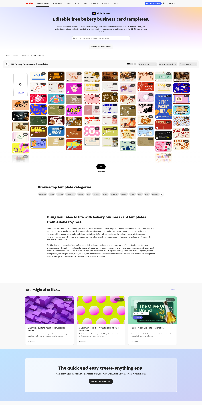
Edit (76, 3)
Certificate (96, 194)
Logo (163, 194)
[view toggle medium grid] (131, 64)
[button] (164, 3)
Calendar (80, 194)
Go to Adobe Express (153, 3)
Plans (114, 3)
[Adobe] (29, 3)
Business (93, 3)
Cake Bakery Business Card (101, 47)
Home (7, 55)
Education (104, 3)
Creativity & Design (42, 3)
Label (139, 194)
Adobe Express (57, 3)
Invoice (132, 194)
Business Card (70, 194)
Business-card (25, 55)
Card (88, 194)
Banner (52, 194)
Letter (146, 194)
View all (172, 290)
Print (84, 3)
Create (68, 3)
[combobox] (101, 38)
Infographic (114, 194)
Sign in (171, 3)
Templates (15, 55)
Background (42, 194)
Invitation (123, 194)
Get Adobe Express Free (100, 381)
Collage (105, 194)
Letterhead (155, 194)
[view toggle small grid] (128, 64)
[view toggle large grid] (135, 64)
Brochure (60, 194)
